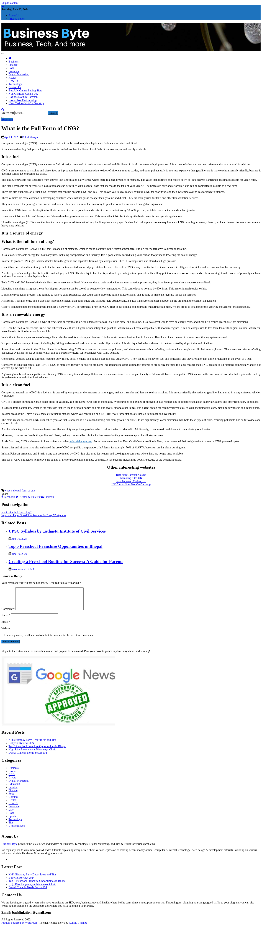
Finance (13, 64)
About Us (14, 15)
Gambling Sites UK (131, 478)
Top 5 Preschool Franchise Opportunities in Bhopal (55, 546)
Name (5, 615)
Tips (11, 822)
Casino (12, 771)
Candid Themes (78, 922)
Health (12, 77)
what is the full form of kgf (16, 512)
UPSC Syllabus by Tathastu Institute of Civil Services (57, 531)
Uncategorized (17, 825)
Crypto (12, 777)
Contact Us (15, 87)
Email (5, 621)
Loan (11, 67)
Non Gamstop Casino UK (23, 93)
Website (5, 628)
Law (11, 809)
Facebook (9, 496)
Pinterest (35, 496)
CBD (12, 774)
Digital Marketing (19, 74)
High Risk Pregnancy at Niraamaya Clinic (32, 749)
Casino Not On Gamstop (23, 100)
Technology (15, 84)
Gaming (13, 796)
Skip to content (9, 2)
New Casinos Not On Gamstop (26, 103)
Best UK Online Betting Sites (25, 90)
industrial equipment (81, 441)
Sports (12, 816)
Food (11, 793)
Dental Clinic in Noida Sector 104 (28, 752)
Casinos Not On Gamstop (23, 96)
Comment (8, 608)
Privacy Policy (17, 18)
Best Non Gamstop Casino (131, 474)
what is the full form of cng (19, 490)
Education (7, 119)
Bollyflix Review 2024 (21, 743)
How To (13, 80)
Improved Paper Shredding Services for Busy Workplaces (33, 515)
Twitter (23, 496)
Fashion (13, 787)
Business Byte (9, 843)
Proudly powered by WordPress (19, 922)
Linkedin (49, 496)
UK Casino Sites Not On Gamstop (131, 484)
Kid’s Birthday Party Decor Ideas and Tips (32, 739)
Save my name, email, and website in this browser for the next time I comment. (50, 635)
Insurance (14, 71)
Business (14, 61)
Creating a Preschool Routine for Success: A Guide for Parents (66, 561)
